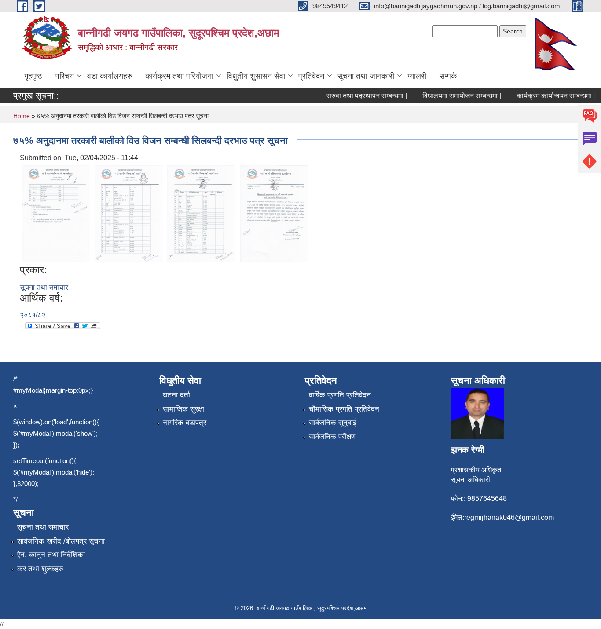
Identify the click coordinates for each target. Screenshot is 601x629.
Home (21, 115)
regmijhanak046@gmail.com (509, 517)
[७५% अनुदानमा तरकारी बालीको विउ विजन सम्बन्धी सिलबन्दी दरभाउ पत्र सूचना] (56, 213)
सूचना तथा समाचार (44, 287)
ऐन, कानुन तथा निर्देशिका (51, 555)
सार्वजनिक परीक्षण (332, 437)
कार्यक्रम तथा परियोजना (179, 76)
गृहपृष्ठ (33, 76)
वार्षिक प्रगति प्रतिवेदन (340, 395)
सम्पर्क (448, 76)
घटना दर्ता (176, 395)
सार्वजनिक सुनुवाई (332, 423)
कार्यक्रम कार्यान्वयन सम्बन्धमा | (549, 95)
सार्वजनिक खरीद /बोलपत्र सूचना (61, 541)
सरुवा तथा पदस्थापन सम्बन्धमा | (360, 95)
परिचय (64, 76)
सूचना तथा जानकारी (365, 76)
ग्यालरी (416, 76)
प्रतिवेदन (311, 76)
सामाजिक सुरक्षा (183, 409)
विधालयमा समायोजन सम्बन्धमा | (455, 95)
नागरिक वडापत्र (184, 423)
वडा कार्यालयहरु (109, 76)
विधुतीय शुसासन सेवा (256, 76)
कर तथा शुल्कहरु (40, 569)
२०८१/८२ (32, 315)
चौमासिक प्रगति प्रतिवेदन (344, 409)
